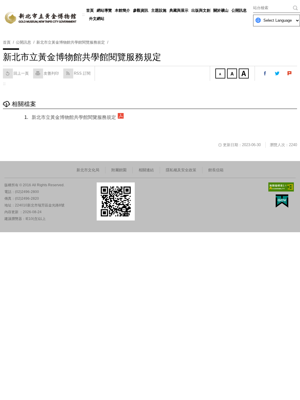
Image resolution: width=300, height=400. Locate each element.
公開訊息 (239, 10)
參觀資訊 (140, 10)
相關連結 (146, 170)
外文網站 (96, 18)
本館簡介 (122, 10)
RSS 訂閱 (82, 73)
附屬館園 (119, 170)
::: (83, 15)
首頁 (90, 10)
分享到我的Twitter (277, 73)
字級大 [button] (244, 74)
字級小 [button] (221, 74)
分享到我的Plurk (290, 73)
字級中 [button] (233, 74)
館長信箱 (216, 170)
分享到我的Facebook (265, 73)
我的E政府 (282, 201)
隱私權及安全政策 (181, 170)
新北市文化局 (87, 170)
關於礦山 (221, 10)
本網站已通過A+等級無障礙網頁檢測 (281, 187)
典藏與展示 (178, 10)
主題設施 (158, 10)
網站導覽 (104, 10)
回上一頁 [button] (21, 73)
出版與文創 (200, 10)
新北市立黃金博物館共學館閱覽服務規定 (74, 117)
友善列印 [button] (51, 73)
